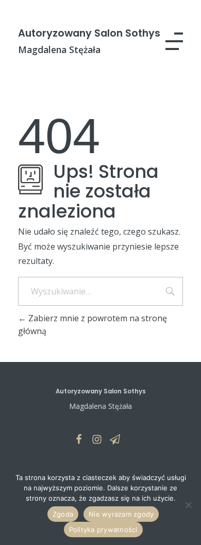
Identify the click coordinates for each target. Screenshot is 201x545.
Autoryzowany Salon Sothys (89, 33)
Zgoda (63, 514)
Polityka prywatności (103, 529)
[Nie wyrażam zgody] (188, 505)
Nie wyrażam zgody (121, 514)
